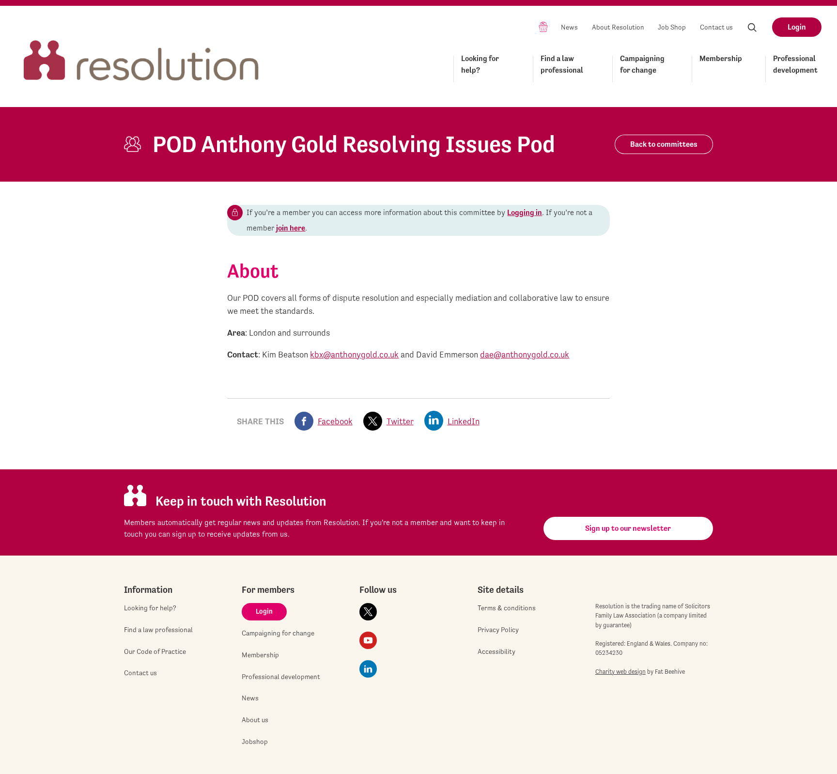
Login (797, 26)
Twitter (400, 421)
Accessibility (496, 651)
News (569, 27)
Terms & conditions (507, 608)
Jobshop (255, 741)
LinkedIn (464, 421)
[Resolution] (141, 51)
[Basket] (543, 26)
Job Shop (672, 27)
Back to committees (664, 144)
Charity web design (620, 671)
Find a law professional (562, 64)
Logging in (524, 212)
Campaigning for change (642, 64)
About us (255, 720)
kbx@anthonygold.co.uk (354, 354)
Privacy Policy (498, 630)
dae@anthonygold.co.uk (524, 354)
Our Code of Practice (155, 651)
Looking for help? (480, 64)
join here (290, 227)
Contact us (716, 27)
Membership (720, 58)
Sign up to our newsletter (628, 528)
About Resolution (618, 27)
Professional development (795, 64)
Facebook (335, 421)
